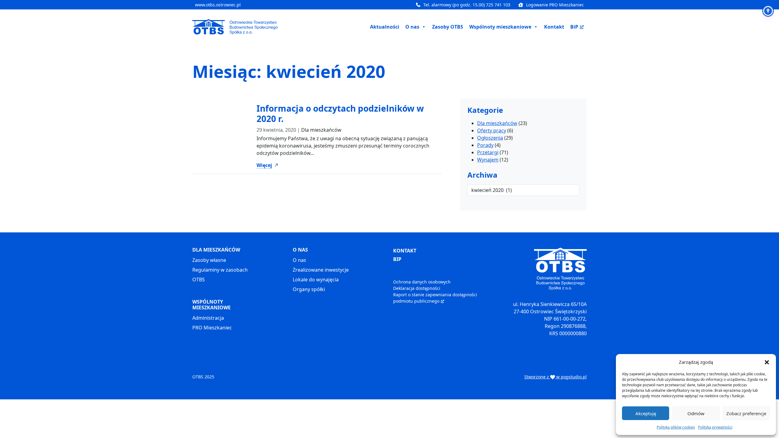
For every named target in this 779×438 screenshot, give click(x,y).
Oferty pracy (491, 130)
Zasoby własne (209, 260)
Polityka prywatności (715, 427)
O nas (299, 260)
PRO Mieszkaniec (212, 327)
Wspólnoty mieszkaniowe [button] (500, 26)
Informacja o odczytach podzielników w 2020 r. (340, 113)
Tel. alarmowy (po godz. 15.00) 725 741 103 (466, 5)
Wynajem (487, 159)
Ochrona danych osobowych (422, 282)
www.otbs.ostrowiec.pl (218, 5)
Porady (485, 145)
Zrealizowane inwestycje (321, 269)
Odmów (695, 413)
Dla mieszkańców (321, 130)
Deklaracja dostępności (416, 288)
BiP (574, 26)
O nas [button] (412, 26)
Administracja (208, 318)
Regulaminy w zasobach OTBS (220, 274)
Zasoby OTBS (447, 26)
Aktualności (384, 26)
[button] (767, 362)
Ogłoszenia (490, 137)
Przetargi (487, 152)
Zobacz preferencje (746, 413)
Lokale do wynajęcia (316, 279)
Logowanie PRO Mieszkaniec (555, 5)
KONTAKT (404, 250)
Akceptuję (645, 413)
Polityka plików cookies (676, 427)
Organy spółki (309, 289)
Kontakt (554, 26)
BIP (397, 259)
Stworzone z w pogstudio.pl (555, 377)
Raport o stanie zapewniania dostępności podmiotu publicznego (435, 298)
